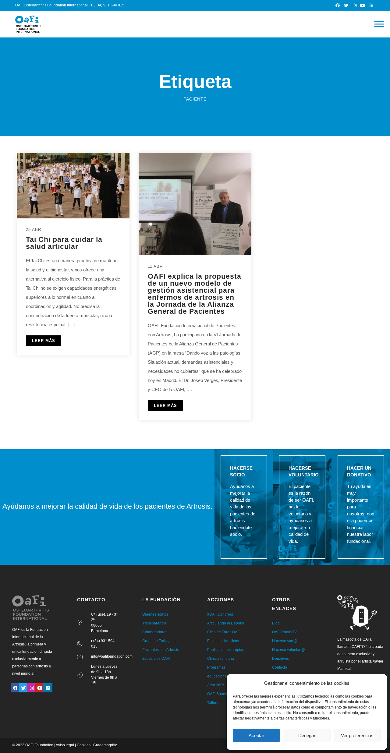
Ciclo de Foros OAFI (223, 632)
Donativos (280, 658)
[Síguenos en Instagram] (354, 5)
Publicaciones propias (225, 650)
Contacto (279, 667)
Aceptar (256, 735)
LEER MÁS (43, 340)
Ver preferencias (357, 735)
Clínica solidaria (220, 658)
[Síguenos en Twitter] (346, 5)
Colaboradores (154, 632)
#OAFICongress (220, 614)
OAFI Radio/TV (284, 632)
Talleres (213, 703)
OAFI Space (217, 694)
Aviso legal (65, 745)
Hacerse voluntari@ (288, 650)
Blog (276, 623)
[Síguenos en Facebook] (338, 5)
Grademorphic (105, 745)
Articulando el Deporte (225, 623)
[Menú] (379, 24)
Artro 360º (215, 685)
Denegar (306, 735)
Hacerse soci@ (284, 641)
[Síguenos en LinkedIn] (371, 5)
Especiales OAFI (156, 658)
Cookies (83, 745)
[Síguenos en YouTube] (363, 5)
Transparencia (154, 623)
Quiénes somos (155, 614)
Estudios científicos (223, 641)
